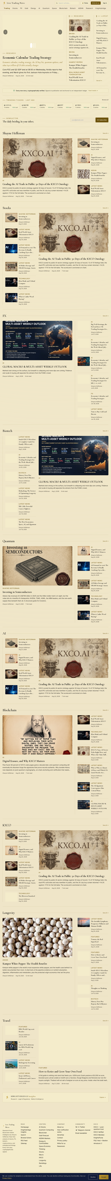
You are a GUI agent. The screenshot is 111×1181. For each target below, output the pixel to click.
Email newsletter (81, 1133)
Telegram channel (84, 1130)
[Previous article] (5, 32)
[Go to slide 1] (30, 45)
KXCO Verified (99, 1132)
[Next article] (60, 32)
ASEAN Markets (44, 1138)
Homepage (25, 1127)
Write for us (95, 3)
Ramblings (42, 1163)
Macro (41, 1155)
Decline (93, 1177)
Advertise (60, 1135)
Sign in (105, 3)
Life (40, 1166)
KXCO (41, 1157)
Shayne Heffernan (8, 79)
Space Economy (45, 1146)
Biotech (73, 8)
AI (39, 8)
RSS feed (24, 1140)
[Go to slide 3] (34, 45)
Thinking (42, 1149)
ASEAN (80, 8)
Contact (60, 1138)
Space (54, 8)
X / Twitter (81, 1127)
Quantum (46, 8)
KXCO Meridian (99, 1135)
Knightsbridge (100, 8)
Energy (33, 8)
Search (23, 1135)
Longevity (42, 1160)
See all (99, 80)
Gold (26, 8)
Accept (103, 1177)
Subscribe (103, 120)
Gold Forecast (44, 1135)
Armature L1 (98, 1143)
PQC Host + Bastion (101, 1140)
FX (21, 8)
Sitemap (24, 1143)
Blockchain (63, 8)
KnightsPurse (98, 1138)
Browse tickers (26, 1138)
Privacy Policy (6, 1178)
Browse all (105, 100)
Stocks (15, 8)
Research (89, 8)
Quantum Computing (46, 1130)
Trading (7, 8)
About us (60, 1127)
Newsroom (61, 1146)
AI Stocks (42, 1127)
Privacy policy (62, 1140)
